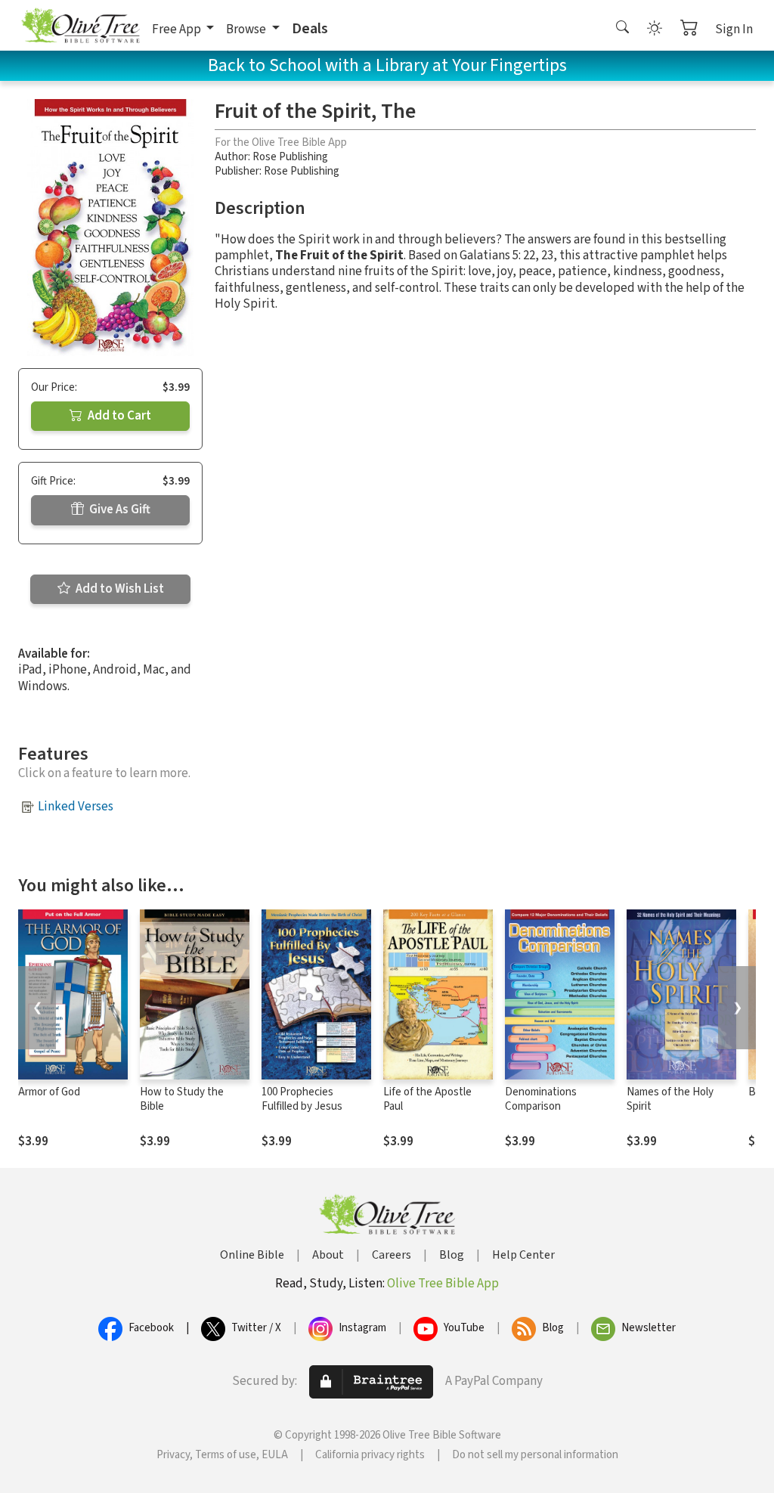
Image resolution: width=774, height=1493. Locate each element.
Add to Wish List (118, 589)
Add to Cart (118, 416)
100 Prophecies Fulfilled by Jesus (302, 1099)
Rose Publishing (290, 157)
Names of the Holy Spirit (670, 1099)
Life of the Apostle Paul (427, 1099)
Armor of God (49, 1092)
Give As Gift (118, 509)
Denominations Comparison (541, 1099)
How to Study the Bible (182, 1099)
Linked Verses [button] (75, 807)
